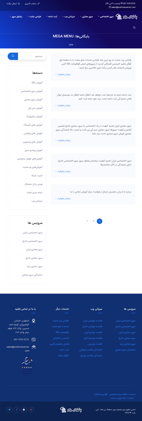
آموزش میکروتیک (34, 116)
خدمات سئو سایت (60, 326)
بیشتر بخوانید (64, 74)
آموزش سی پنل (35, 108)
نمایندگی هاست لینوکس (90, 350)
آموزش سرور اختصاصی (31, 91)
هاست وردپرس (95, 344)
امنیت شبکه (36, 175)
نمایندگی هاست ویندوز (91, 355)
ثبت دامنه (52, 16)
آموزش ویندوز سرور (33, 150)
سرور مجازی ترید (34, 266)
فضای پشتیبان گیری (59, 344)
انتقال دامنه (63, 355)
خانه (71, 45)
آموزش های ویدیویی (32, 142)
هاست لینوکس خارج (92, 326)
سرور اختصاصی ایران (32, 233)
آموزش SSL (37, 83)
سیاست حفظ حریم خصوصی (122, 394)
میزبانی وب (69, 16)
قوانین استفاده (100, 394)
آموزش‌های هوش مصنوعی (29, 159)
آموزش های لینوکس (33, 133)
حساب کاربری (31, 3)
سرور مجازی (87, 16)
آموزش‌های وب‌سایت (32, 167)
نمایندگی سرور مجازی (32, 275)
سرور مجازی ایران (34, 249)
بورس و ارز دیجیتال (33, 184)
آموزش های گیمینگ (33, 125)
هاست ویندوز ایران (93, 332)
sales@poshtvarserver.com (123, 7)
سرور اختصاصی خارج (32, 241)
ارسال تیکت (12, 3)
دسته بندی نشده (34, 192)
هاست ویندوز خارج (93, 338)
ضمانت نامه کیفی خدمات (121, 398)
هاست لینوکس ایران (92, 321)
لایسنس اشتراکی (61, 338)
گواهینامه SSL (62, 332)
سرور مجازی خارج (34, 258)
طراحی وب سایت (60, 321)
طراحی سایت (35, 16)
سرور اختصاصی (107, 16)
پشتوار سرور (17, 16)
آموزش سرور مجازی (33, 99)
